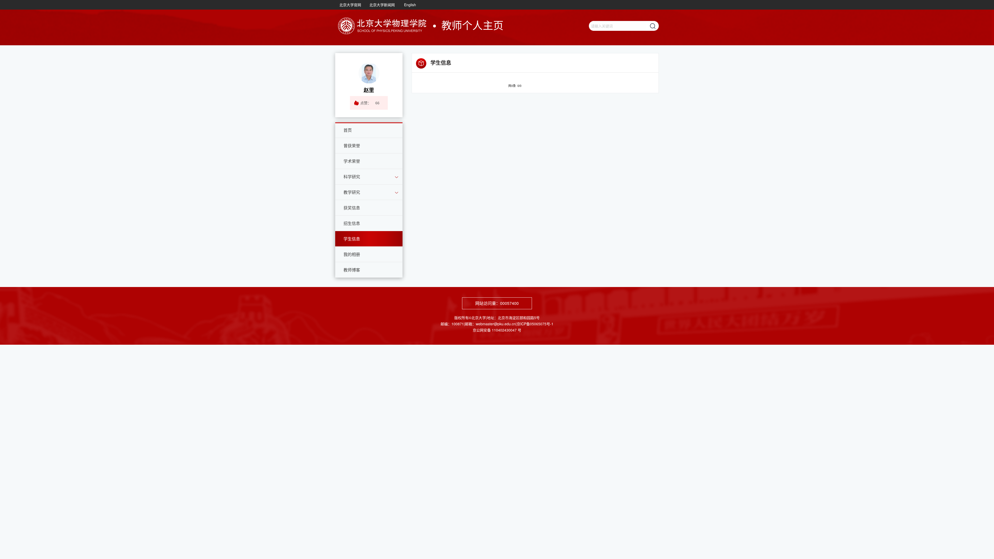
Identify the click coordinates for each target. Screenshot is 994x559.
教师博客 (351, 270)
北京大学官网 (350, 4)
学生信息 (351, 239)
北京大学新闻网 (382, 4)
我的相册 (351, 254)
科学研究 (351, 177)
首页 (347, 130)
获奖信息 (351, 208)
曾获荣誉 (351, 146)
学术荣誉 (351, 161)
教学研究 (351, 192)
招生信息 (351, 223)
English (410, 4)
